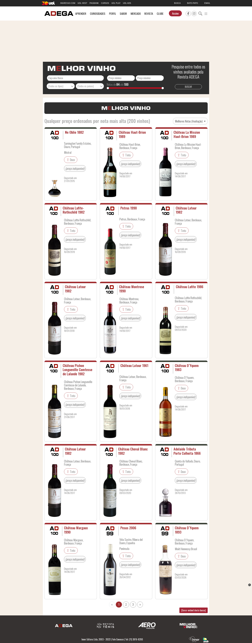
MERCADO (136, 13)
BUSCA (177, 3)
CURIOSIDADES (97, 13)
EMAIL (207, 3)
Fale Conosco (118, 639)
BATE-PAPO (192, 3)
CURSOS (105, 3)
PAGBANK (94, 3)
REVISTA (148, 13)
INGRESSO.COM (67, 3)
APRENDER (80, 13)
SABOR (123, 13)
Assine (175, 13)
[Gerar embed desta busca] (193, 610)
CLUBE (160, 13)
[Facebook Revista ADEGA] (188, 13)
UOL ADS (127, 3)
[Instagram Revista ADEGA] (194, 13)
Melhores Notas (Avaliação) (189, 121)
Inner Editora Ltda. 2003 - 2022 (96, 639)
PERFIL (112, 13)
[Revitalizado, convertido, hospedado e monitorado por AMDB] (206, 639)
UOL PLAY (116, 3)
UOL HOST (82, 3)
